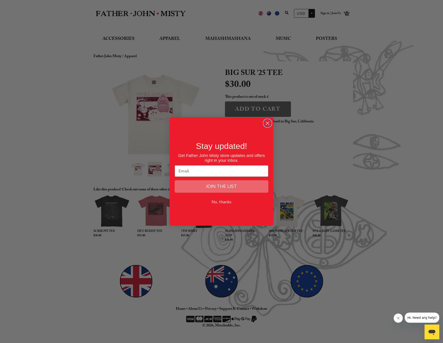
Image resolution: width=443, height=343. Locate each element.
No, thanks (221, 202)
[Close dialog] (267, 123)
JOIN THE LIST (221, 186)
